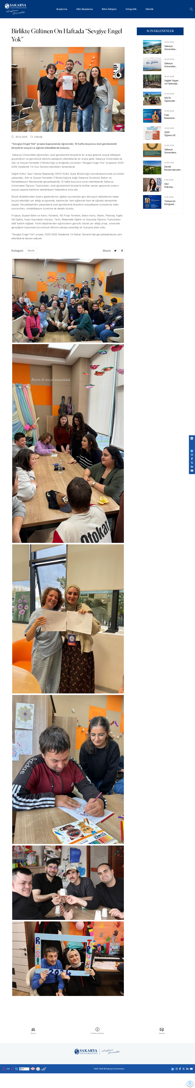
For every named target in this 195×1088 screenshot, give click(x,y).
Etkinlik (149, 9)
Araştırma (61, 9)
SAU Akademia (84, 9)
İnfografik (131, 9)
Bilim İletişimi (109, 9)
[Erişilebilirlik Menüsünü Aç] (190, 1083)
